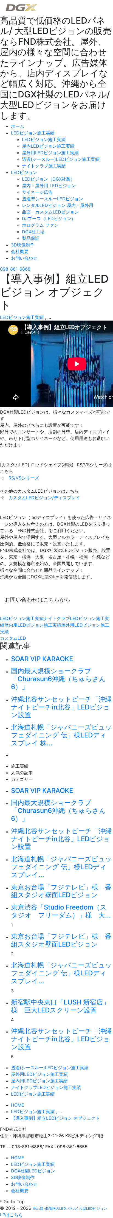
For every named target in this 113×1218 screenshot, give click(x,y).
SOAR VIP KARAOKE (42, 659)
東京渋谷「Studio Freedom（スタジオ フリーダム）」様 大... (61, 911)
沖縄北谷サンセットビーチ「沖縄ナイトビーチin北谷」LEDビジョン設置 (61, 707)
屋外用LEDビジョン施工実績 (39, 1074)
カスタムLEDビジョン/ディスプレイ (44, 497)
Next (15, 754)
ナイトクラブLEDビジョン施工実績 (46, 1087)
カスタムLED (13, 638)
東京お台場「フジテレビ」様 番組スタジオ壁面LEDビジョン (61, 891)
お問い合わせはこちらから (37, 599)
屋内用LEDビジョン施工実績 (32, 625)
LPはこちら (11, 1214)
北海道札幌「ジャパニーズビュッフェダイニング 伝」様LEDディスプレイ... (61, 867)
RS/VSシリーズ (24, 478)
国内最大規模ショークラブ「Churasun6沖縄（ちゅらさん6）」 (58, 679)
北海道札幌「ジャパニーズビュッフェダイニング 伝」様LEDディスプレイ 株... (61, 735)
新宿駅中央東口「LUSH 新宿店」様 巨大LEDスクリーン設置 (60, 1006)
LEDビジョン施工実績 (22, 317)
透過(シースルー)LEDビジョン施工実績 (50, 1067)
